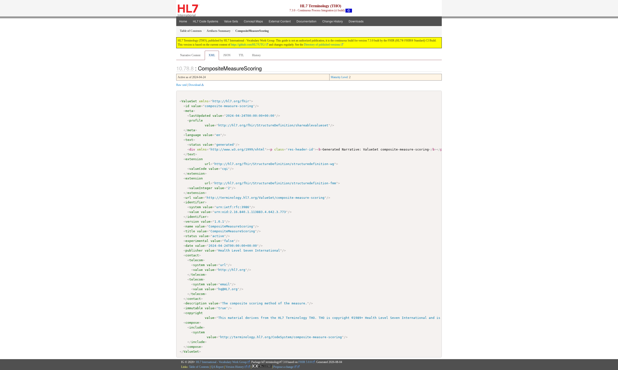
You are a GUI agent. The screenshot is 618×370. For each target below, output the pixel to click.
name (189, 226)
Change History (332, 21)
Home (183, 21)
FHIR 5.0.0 (305, 362)
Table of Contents (199, 367)
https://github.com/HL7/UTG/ (248, 44)
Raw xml (181, 85)
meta (189, 111)
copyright (194, 313)
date (189, 245)
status (195, 144)
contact (192, 255)
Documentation (306, 21)
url (208, 164)
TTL (241, 55)
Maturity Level (339, 77)
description (196, 303)
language (193, 135)
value (196, 106)
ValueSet (189, 101)
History (256, 55)
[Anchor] (264, 68)
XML (212, 55)
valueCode (198, 169)
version (192, 221)
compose (192, 322)
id (187, 106)
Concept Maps (253, 21)
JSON (227, 55)
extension (194, 159)
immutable (194, 308)
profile (196, 120)
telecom (196, 260)
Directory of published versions (322, 44)
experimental (197, 241)
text (189, 140)
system (195, 207)
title (190, 231)
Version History (235, 367)
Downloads (356, 21)
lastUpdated (200, 115)
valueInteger (200, 188)
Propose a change (283, 367)
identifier (195, 202)
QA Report (217, 367)
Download (195, 85)
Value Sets (231, 21)
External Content (280, 21)
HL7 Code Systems (205, 21)
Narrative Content (190, 55)
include (196, 327)
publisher (194, 250)
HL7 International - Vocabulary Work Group (221, 362)
